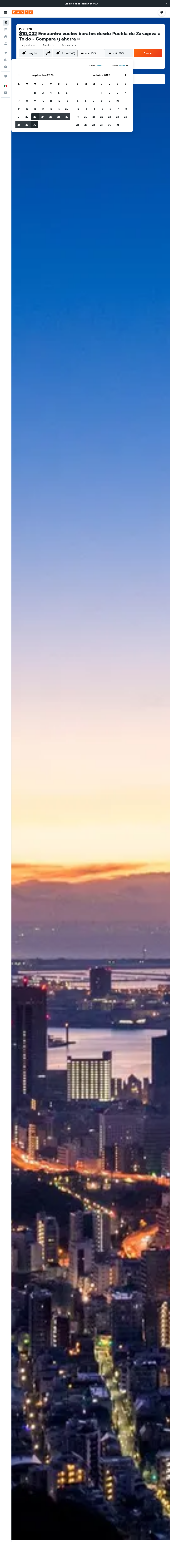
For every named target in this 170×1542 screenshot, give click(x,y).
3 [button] (43, 92)
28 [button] (18, 124)
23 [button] (34, 116)
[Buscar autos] (5, 36)
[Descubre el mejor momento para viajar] (5, 67)
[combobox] (69, 45)
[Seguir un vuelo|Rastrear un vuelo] (5, 60)
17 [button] (43, 108)
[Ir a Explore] (5, 53)
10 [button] (43, 100)
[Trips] (5, 76)
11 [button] (51, 100)
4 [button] (51, 92)
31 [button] (117, 124)
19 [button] (59, 108)
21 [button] (19, 116)
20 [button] (66, 108)
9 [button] (35, 100)
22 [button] (26, 116)
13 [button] (67, 100)
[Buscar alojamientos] (5, 29)
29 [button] (26, 124)
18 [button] (51, 108)
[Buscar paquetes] (5, 43)
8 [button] (27, 100)
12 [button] (59, 100)
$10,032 (28, 33)
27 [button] (66, 116)
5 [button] (59, 92)
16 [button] (35, 108)
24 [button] (42, 116)
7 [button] (19, 100)
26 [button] (58, 116)
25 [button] (50, 116)
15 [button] (27, 108)
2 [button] (35, 92)
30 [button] (35, 124)
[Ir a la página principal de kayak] (22, 12)
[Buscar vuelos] (5, 22)
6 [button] (67, 92)
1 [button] (26, 92)
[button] (166, 3)
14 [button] (19, 108)
